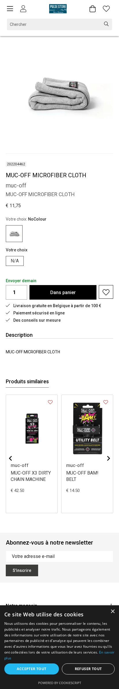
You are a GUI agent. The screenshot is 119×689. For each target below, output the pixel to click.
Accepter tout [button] (31, 668)
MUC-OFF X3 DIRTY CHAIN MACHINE (31, 476)
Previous (10, 458)
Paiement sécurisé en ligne (39, 313)
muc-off (20, 465)
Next (108, 458)
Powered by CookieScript (59, 683)
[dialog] (59, 647)
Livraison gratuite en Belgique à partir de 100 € (57, 305)
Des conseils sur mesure (37, 320)
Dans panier (63, 292)
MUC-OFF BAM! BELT (82, 476)
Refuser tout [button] (88, 668)
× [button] (112, 611)
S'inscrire (22, 570)
